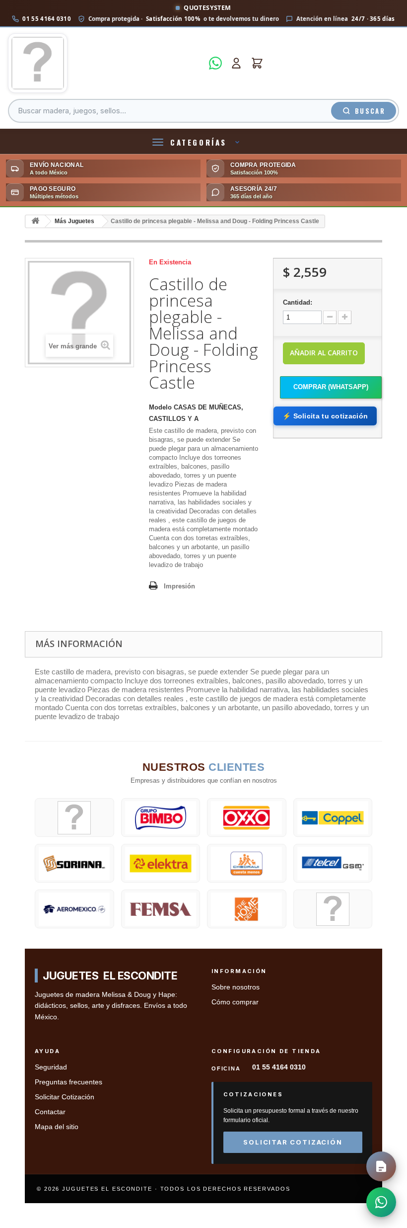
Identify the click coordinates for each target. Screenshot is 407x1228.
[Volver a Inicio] (35, 221)
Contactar (50, 1112)
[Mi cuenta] (236, 63)
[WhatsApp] (215, 63)
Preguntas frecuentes (68, 1082)
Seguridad (51, 1067)
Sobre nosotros (235, 987)
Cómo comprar (235, 1002)
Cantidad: (297, 302)
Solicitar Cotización (64, 1097)
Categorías (198, 142)
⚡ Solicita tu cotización (325, 416)
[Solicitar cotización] (381, 1166)
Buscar (370, 111)
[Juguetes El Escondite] (105, 63)
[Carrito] (257, 63)
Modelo (160, 407)
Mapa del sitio (56, 1127)
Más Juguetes (74, 221)
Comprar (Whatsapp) (330, 387)
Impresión (179, 586)
